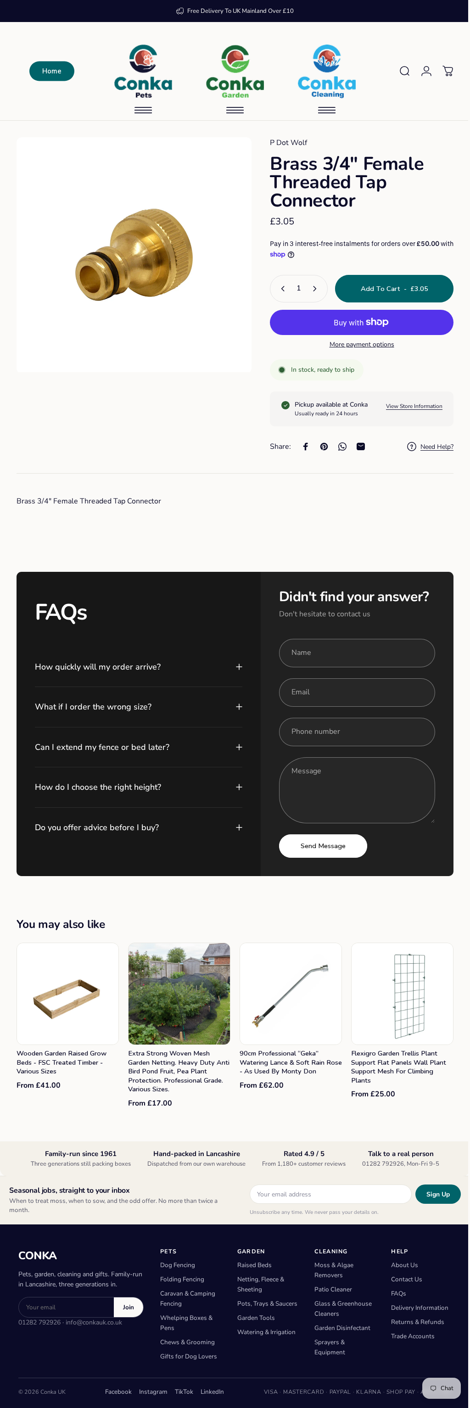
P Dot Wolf (281, 143)
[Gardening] (231, 71)
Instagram (150, 1390)
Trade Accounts (408, 1334)
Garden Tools (254, 1326)
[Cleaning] (323, 71)
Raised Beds (252, 1263)
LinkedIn (209, 1390)
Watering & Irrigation (264, 1340)
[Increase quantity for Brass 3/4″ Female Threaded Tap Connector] (309, 288)
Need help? (430, 447)
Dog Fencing (177, 1263)
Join (128, 1306)
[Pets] (143, 71)
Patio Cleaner (329, 1288)
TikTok (181, 1390)
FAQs (393, 1292)
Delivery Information (414, 1306)
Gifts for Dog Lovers (188, 1355)
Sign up (431, 1192)
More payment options (355, 345)
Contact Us (401, 1278)
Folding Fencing (182, 1278)
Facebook (115, 1390)
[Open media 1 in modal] (131, 251)
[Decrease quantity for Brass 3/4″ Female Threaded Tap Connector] (274, 288)
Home (52, 71)
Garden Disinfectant (339, 1326)
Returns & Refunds (412, 1320)
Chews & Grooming (187, 1340)
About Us (399, 1263)
